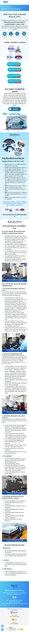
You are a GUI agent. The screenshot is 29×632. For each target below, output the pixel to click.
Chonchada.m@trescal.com (16, 600)
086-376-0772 (9, 603)
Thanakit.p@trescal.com (14, 602)
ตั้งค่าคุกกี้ (18, 629)
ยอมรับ (21, 629)
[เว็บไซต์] (15, 597)
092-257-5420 (17, 603)
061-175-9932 (24, 603)
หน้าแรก (3, 7)
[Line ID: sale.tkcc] (13, 597)
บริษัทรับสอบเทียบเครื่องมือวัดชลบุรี (16, 608)
